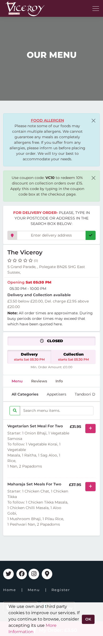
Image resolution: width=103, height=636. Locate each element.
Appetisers (56, 394)
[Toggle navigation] (95, 8)
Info (59, 381)
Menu (17, 381)
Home (9, 590)
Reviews (39, 381)
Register (61, 590)
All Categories (25, 394)
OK (88, 619)
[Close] (93, 121)
